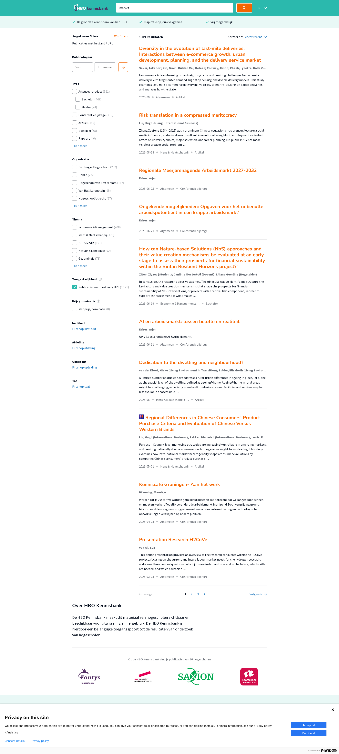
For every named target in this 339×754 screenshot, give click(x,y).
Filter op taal (81, 386)
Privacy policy (40, 740)
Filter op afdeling (84, 348)
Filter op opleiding (84, 367)
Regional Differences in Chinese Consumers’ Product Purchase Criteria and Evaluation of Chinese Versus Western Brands (199, 423)
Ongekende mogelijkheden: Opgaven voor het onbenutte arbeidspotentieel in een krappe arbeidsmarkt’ (201, 209)
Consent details (15, 740)
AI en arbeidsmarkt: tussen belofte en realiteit (190, 321)
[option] (169, 676)
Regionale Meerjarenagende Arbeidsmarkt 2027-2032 (198, 170)
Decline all (308, 733)
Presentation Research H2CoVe (173, 539)
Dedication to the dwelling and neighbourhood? (191, 362)
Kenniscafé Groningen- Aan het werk (179, 484)
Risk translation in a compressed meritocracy (188, 115)
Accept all (309, 725)
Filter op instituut (84, 328)
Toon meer (79, 145)
